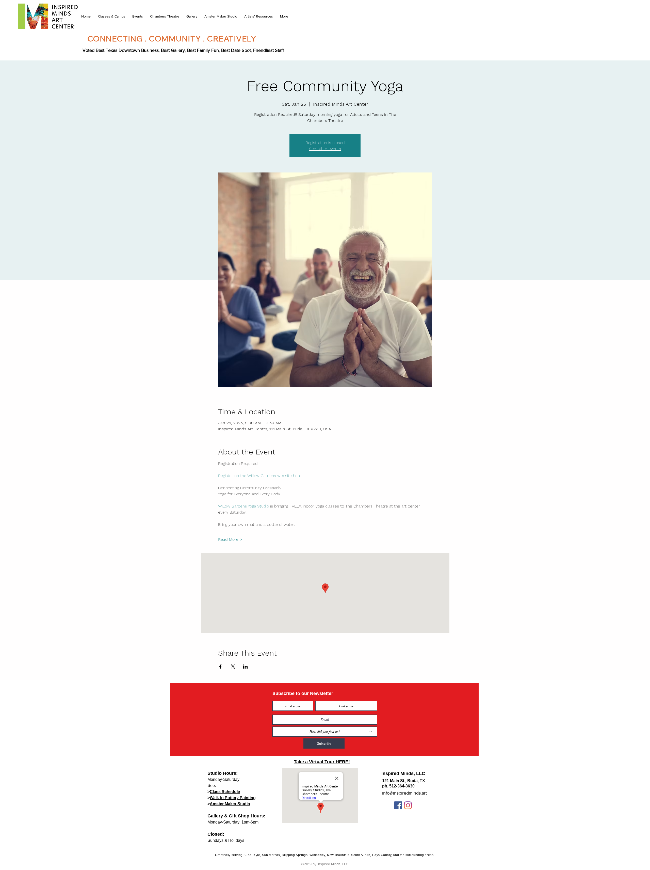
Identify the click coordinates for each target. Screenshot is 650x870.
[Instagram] (408, 805)
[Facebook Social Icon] (398, 805)
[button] (111, 16)
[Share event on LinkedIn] (245, 667)
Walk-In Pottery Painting (233, 798)
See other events (325, 148)
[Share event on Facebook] (220, 667)
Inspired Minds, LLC (403, 773)
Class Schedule (225, 791)
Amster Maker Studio (230, 804)
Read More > (230, 539)
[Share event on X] (233, 667)
